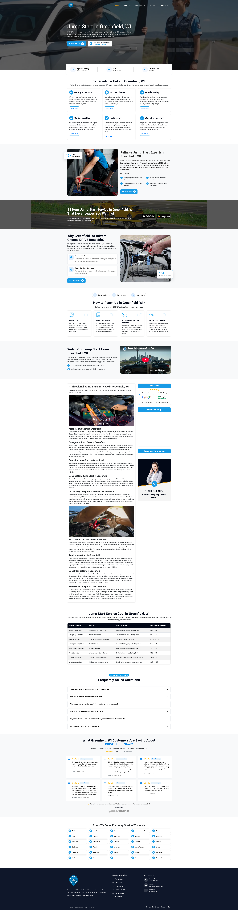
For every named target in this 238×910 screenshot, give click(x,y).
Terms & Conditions (152, 907)
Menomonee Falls (140, 831)
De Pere (74, 858)
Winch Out (118, 897)
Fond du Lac (96, 841)
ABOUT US (126, 5)
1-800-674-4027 (117, 218)
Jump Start (118, 882)
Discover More (127, 192)
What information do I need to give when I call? (86, 697)
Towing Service (120, 890)
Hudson (116, 831)
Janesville (117, 836)
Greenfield (96, 858)
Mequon (137, 836)
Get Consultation (74, 280)
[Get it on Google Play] (164, 216)
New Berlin (159, 831)
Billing (152, 5)
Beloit (73, 836)
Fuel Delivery (116, 118)
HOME (117, 5)
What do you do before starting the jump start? (86, 711)
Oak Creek (159, 836)
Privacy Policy (166, 907)
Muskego (137, 852)
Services (163, 5)
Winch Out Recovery (154, 118)
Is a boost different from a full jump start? (85, 726)
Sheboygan (159, 852)
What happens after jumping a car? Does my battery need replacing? (94, 704)
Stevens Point (160, 858)
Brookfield (75, 841)
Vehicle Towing (152, 92)
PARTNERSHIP (140, 5)
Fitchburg (95, 836)
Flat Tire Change (117, 92)
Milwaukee (138, 841)
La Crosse (117, 847)
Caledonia (75, 852)
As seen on (119, 807)
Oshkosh (158, 841)
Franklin (95, 847)
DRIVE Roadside (77, 907)
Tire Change (119, 879)
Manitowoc (117, 858)
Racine (158, 847)
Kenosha (116, 841)
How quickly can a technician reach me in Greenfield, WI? (90, 689)
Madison (116, 852)
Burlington (75, 847)
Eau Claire (96, 831)
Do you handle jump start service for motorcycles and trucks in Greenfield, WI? (97, 719)
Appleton (74, 831)
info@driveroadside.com (156, 886)
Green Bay (96, 852)
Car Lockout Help (82, 118)
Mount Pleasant (139, 847)
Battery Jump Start (83, 92)
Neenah (137, 858)
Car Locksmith (119, 893)
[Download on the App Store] (148, 216)
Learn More (74, 108)
